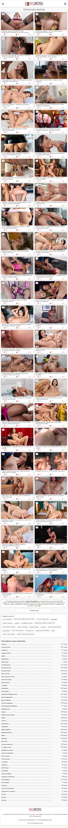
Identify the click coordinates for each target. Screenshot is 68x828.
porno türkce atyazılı (9, 627)
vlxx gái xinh (29, 630)
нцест (53, 631)
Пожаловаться (40, 814)
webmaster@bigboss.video (44, 820)
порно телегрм (7, 623)
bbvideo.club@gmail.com (29, 820)
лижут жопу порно (9, 634)
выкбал (43, 627)
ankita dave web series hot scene (24, 619)
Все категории (15, 814)
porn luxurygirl (7, 619)
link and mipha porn (42, 619)
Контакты (49, 814)
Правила (64, 814)
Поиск (28, 814)
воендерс (54, 619)
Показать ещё (34, 610)
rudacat (17, 623)
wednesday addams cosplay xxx (45, 623)
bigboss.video (39, 823)
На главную (6, 814)
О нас (33, 814)
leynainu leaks (34, 627)
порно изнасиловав (54, 627)
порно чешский (23, 627)
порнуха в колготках (42, 630)
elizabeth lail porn (26, 623)
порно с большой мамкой (25, 634)
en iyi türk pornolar (17, 630)
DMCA (31, 816)
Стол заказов (57, 814)
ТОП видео (30, 604)
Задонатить (37, 816)
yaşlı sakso (6, 631)
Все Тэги (23, 814)
